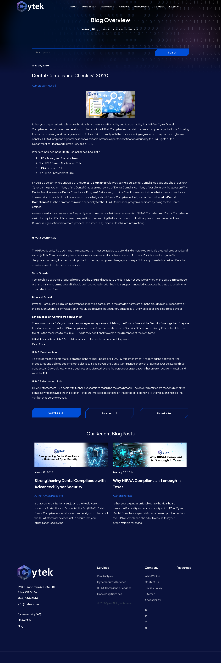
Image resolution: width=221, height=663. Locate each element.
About (73, 6)
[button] (95, 6)
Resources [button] (140, 6)
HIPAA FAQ (24, 620)
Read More (38, 344)
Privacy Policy (153, 588)
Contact (159, 6)
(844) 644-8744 (27, 598)
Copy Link (54, 412)
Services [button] (106, 6)
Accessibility (153, 600)
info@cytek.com (28, 604)
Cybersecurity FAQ (29, 614)
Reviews (124, 6)
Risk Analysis (105, 576)
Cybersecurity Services (111, 582)
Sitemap (150, 594)
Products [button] (88, 6)
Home (85, 29)
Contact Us (152, 582)
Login (172, 6)
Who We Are (152, 576)
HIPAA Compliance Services (114, 588)
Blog (95, 29)
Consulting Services (109, 594)
